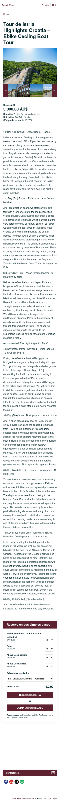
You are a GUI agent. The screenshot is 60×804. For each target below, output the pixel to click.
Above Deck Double (17, 656)
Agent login (52, 798)
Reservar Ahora (30, 695)
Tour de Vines (8, 5)
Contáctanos (12, 772)
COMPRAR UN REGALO (30, 707)
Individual (12, 638)
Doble (11, 647)
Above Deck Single (16, 664)
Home (6, 14)
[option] (10, 90)
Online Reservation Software (22, 798)
